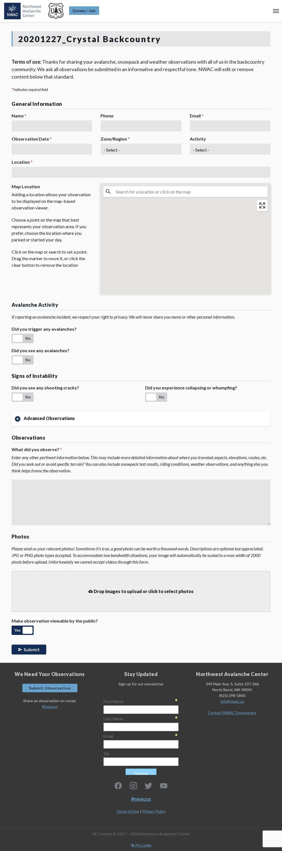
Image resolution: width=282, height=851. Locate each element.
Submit (31, 649)
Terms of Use (127, 811)
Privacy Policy (154, 811)
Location (22, 162)
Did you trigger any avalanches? (44, 329)
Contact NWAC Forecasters (232, 712)
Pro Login (142, 845)
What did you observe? (37, 449)
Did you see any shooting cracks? (45, 387)
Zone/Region (115, 138)
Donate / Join (84, 10)
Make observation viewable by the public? (55, 620)
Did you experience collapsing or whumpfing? (191, 387)
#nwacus (50, 706)
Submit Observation (50, 688)
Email (197, 115)
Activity (198, 138)
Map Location (26, 186)
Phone (107, 115)
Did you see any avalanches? (40, 350)
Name (19, 115)
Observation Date (32, 138)
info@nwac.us (232, 701)
